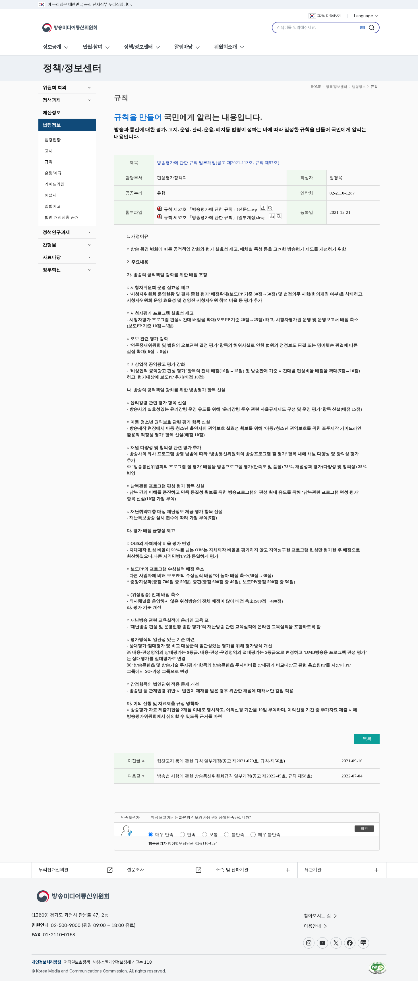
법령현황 (53, 140)
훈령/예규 (53, 173)
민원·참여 (92, 47)
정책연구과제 (56, 232)
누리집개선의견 (54, 870)
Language (364, 15)
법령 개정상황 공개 (62, 217)
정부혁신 (52, 269)
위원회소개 (225, 47)
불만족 (237, 834)
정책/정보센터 (138, 47)
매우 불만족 (269, 834)
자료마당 (52, 257)
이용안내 (313, 926)
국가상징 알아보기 (329, 16)
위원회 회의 (55, 87)
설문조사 (135, 870)
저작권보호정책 (77, 962)
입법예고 (53, 206)
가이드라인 (55, 184)
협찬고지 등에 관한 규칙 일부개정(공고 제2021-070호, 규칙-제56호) (221, 761)
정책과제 (52, 100)
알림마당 (183, 47)
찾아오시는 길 (318, 916)
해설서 (51, 195)
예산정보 (52, 112)
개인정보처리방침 (46, 962)
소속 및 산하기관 (232, 870)
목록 (367, 738)
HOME (316, 87)
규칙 (49, 162)
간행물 (49, 244)
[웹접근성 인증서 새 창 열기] (377, 965)
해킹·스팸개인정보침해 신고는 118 (122, 962)
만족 (191, 834)
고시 (49, 151)
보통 (213, 834)
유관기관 (313, 870)
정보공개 (52, 47)
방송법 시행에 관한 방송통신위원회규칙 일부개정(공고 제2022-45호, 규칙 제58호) (234, 776)
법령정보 (52, 125)
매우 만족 (164, 834)
